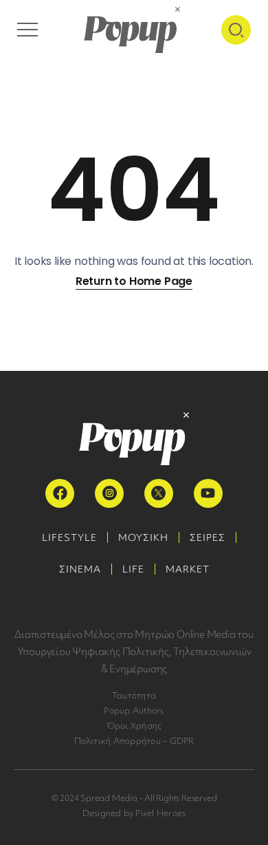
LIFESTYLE (69, 537)
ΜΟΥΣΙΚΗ (143, 537)
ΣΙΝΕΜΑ (80, 569)
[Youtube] (208, 493)
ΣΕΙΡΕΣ (207, 537)
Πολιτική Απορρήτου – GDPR (134, 741)
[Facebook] (59, 493)
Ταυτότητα (134, 695)
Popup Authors (134, 710)
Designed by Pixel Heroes (134, 813)
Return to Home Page (134, 281)
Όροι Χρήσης (134, 725)
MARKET (188, 569)
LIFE (133, 569)
